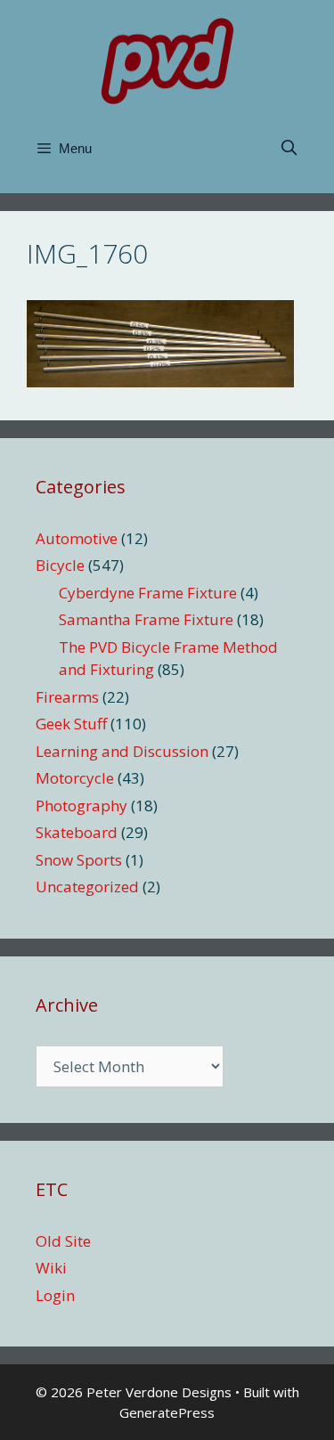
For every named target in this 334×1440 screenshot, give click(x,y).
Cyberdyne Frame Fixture (148, 592)
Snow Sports (79, 860)
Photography (81, 805)
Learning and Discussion (122, 751)
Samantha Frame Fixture (146, 619)
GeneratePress (167, 1412)
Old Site (63, 1241)
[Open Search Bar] (288, 148)
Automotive (77, 538)
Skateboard (77, 832)
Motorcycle (75, 778)
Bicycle (60, 565)
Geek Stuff (71, 723)
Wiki (51, 1267)
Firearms (67, 697)
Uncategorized (87, 886)
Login (55, 1295)
